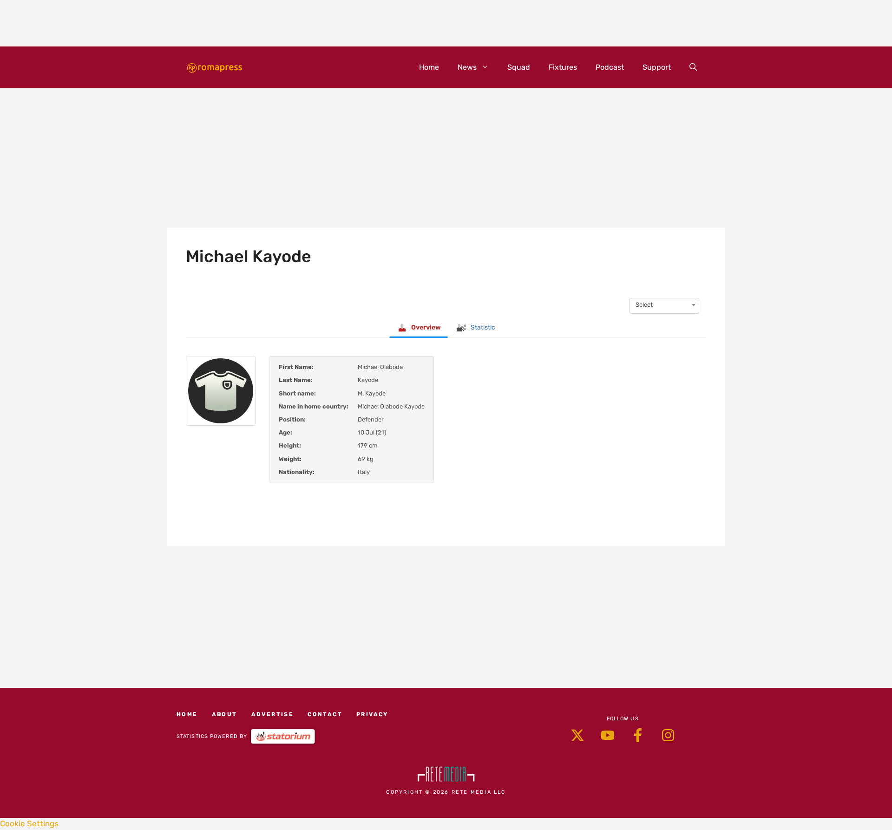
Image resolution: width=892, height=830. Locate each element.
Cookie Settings (29, 823)
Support (657, 67)
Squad (518, 67)
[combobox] (664, 304)
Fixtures (563, 67)
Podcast (610, 67)
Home (429, 67)
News (467, 67)
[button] (693, 67)
